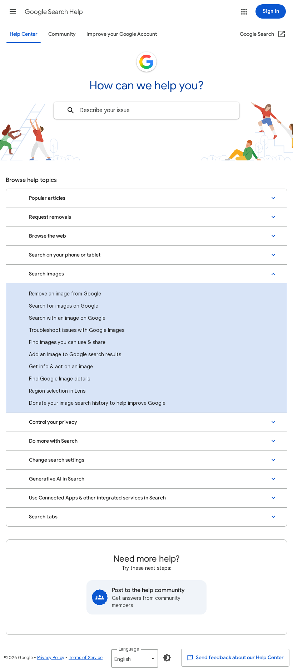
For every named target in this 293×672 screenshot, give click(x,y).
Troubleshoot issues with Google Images (76, 330)
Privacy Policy (50, 657)
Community (62, 34)
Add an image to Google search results (75, 354)
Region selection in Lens (57, 391)
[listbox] (134, 658)
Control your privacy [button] (53, 422)
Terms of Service (86, 657)
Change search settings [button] (56, 460)
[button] (12, 11)
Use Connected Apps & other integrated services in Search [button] (97, 498)
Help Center (24, 34)
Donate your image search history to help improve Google (97, 403)
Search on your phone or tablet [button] (64, 255)
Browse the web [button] (47, 236)
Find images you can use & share (67, 342)
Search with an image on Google (67, 318)
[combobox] (146, 110)
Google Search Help (54, 12)
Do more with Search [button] (53, 441)
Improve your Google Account (121, 34)
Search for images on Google (63, 306)
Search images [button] (46, 274)
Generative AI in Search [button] (56, 479)
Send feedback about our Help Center (239, 657)
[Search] (70, 110)
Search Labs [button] (43, 517)
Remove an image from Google (65, 293)
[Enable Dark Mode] (166, 657)
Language (129, 649)
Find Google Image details (59, 378)
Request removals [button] (50, 217)
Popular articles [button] (47, 198)
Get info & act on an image (61, 366)
